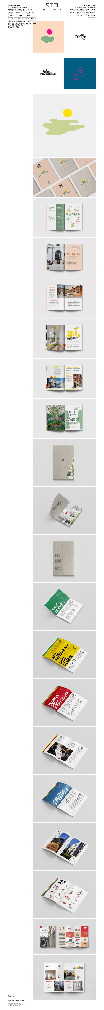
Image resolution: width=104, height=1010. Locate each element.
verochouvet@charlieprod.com (16, 1000)
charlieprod (11, 996)
